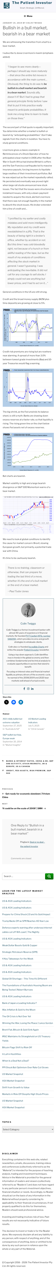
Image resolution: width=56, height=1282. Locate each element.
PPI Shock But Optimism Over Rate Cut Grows (25, 1067)
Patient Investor (31, 650)
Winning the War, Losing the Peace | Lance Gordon (27, 1023)
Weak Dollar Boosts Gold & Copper (19, 945)
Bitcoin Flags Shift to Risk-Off (17, 1047)
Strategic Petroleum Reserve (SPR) (19, 952)
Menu (29, 16)
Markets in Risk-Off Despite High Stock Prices (25, 1094)
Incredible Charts (36, 646)
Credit (10, 771)
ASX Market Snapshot (13, 1080)
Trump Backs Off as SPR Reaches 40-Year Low (25, 921)
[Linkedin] (32, 688)
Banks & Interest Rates (20, 761)
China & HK (42, 761)
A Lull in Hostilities (11, 1054)
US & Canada (23, 766)
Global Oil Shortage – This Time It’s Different (24, 978)
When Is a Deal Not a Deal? (15, 1060)
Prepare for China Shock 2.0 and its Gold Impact (26, 914)
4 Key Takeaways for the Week (17, 958)
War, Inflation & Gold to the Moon (18, 1009)
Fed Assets (21, 771)
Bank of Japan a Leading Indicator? (19, 1003)
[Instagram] (28, 688)
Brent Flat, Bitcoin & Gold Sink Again (20, 1029)
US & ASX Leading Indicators (16, 901)
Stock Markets (32, 764)
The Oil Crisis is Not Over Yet (16, 1016)
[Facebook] (24, 688)
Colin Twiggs (34, 23)
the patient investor (32, 3)
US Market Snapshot (12, 1074)
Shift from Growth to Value (15, 1087)
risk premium (38, 771)
